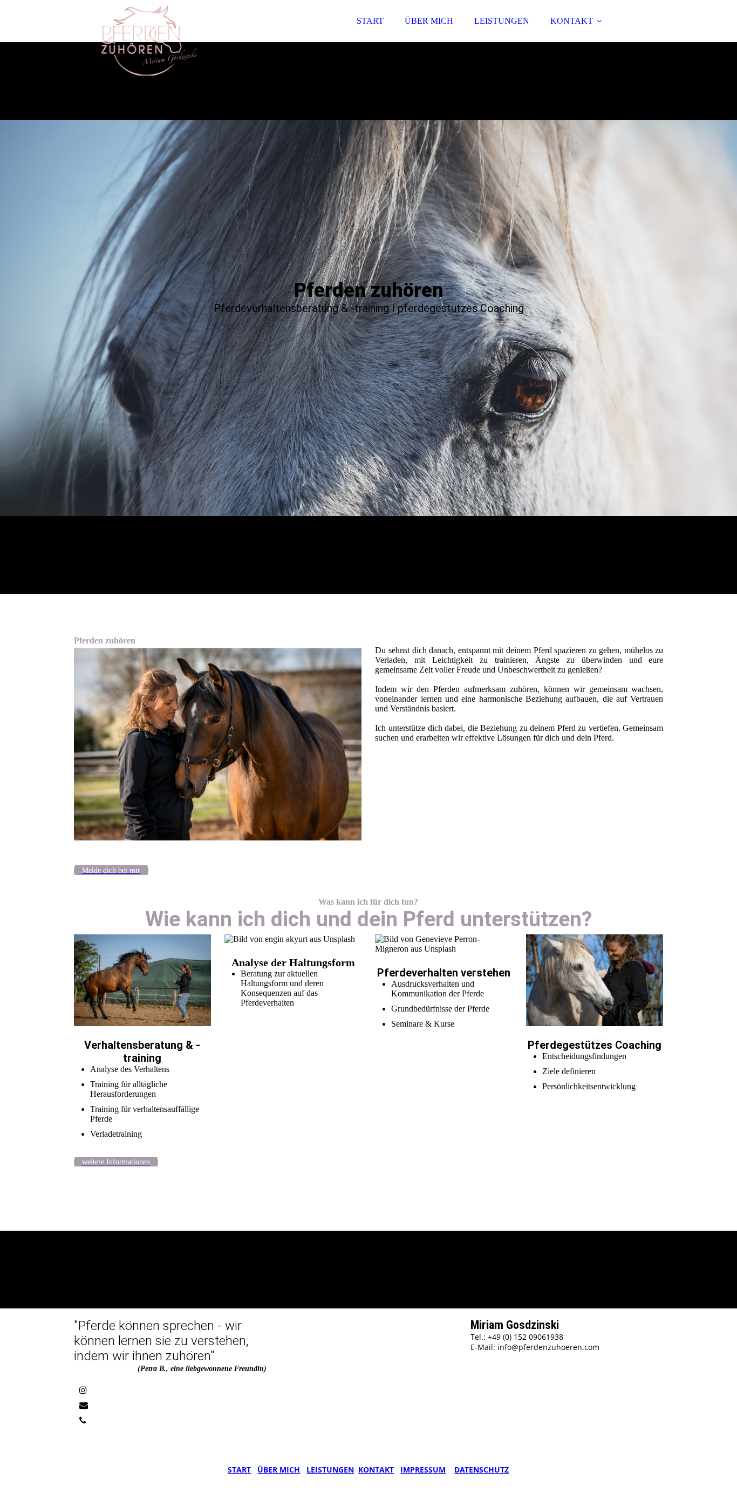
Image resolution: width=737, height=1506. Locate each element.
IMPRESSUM (423, 1469)
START (370, 20)
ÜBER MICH (429, 20)
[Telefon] (82, 1420)
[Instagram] (83, 1390)
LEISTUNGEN (501, 20)
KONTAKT (571, 20)
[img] (168, 38)
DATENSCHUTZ (481, 1469)
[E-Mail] (83, 1405)
